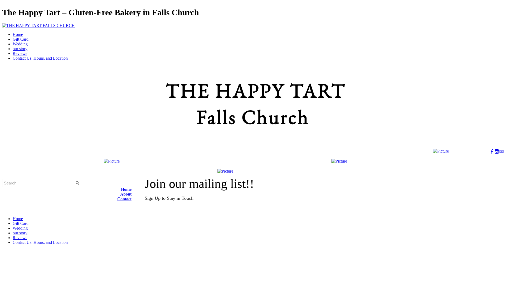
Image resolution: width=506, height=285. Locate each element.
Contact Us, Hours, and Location (40, 58)
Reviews (20, 53)
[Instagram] (497, 151)
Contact (124, 199)
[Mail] (501, 151)
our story (20, 48)
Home (18, 34)
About (126, 194)
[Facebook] (492, 151)
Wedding (20, 44)
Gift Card (20, 39)
